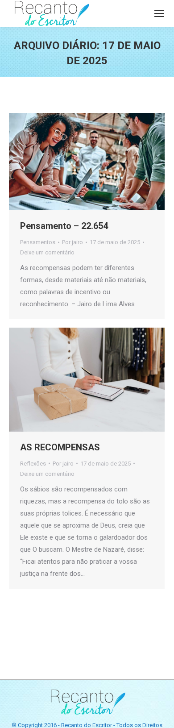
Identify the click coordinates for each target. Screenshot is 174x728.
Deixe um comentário (47, 252)
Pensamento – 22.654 (64, 225)
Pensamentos (37, 242)
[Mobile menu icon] (159, 13)
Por (72, 242)
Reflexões (33, 463)
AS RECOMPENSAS (60, 447)
